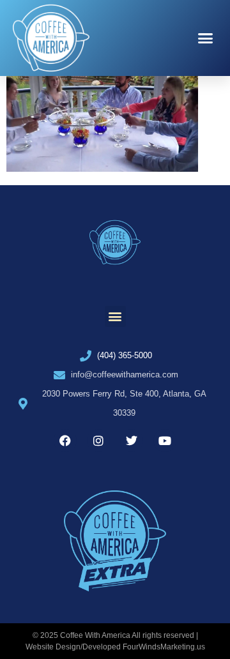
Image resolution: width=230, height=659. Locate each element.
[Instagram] (98, 440)
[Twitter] (131, 440)
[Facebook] (65, 440)
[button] (206, 38)
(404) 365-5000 (124, 355)
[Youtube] (164, 440)
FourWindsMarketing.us (164, 646)
